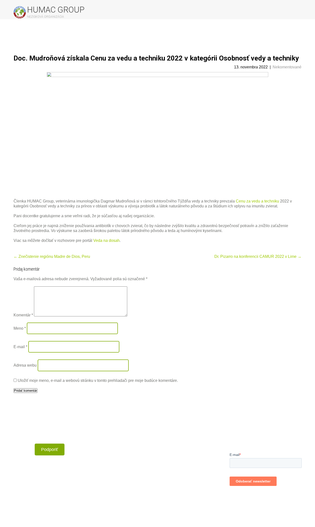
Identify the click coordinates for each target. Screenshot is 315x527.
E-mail (20, 347)
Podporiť (49, 449)
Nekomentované (287, 67)
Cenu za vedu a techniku (257, 201)
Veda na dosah (106, 240)
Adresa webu (25, 365)
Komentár (23, 315)
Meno (20, 328)
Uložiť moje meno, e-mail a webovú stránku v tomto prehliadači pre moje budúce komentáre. (98, 380)
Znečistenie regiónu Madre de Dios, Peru (52, 256)
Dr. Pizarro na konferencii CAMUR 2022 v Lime (257, 256)
